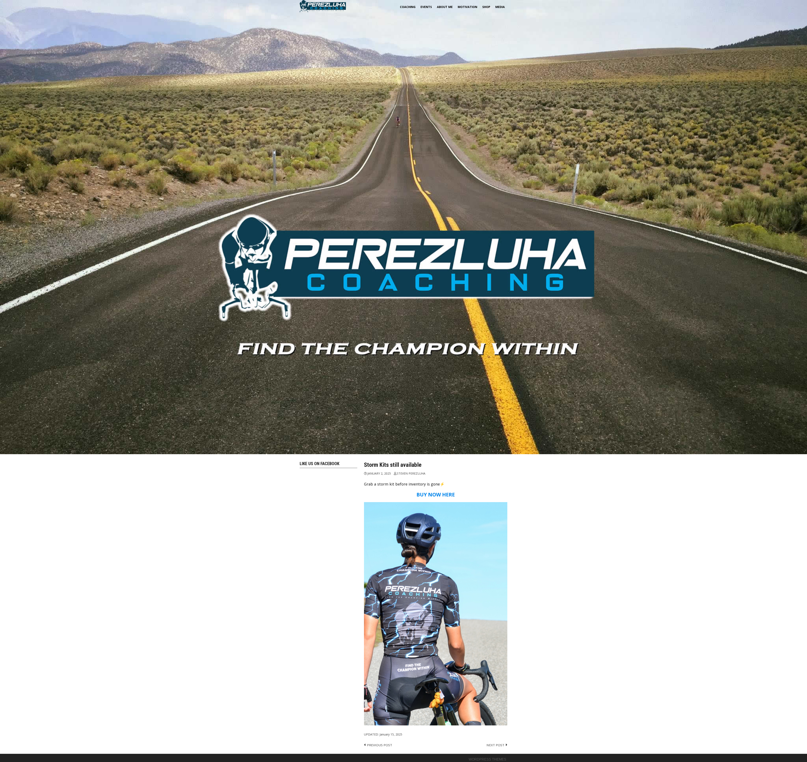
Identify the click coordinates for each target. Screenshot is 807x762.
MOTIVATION (467, 7)
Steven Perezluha (411, 473)
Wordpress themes (487, 759)
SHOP (486, 7)
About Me (445, 7)
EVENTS (426, 7)
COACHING (407, 7)
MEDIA (500, 7)
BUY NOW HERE (436, 494)
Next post (495, 745)
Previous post (379, 745)
